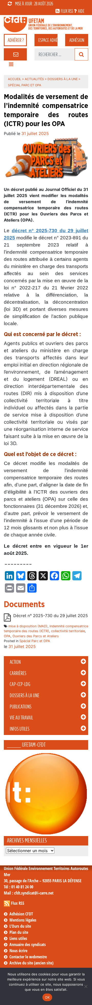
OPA (7, 636)
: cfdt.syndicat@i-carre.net (28, 893)
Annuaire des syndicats (27, 944)
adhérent (47, 40)
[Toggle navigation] (11, 65)
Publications (20, 706)
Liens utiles (18, 938)
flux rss (67, 11)
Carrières (18, 673)
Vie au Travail (21, 717)
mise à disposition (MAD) (28, 626)
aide (81, 11)
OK (47, 997)
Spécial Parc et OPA (34, 641)
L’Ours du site (20, 926)
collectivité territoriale (68, 631)
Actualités (34, 79)
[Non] (85, 986)
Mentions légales (22, 920)
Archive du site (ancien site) (31, 963)
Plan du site (18, 932)
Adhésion (76, 40)
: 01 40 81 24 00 (18, 887)
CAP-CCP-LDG (20, 684)
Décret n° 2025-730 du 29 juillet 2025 (50, 615)
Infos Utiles (19, 729)
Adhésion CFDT (21, 914)
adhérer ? (16, 40)
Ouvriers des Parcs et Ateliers (36, 636)
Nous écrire (18, 950)
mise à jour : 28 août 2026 (34, 3)
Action (15, 662)
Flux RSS (17, 903)
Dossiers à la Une (24, 695)
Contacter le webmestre (28, 957)
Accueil (14, 79)
